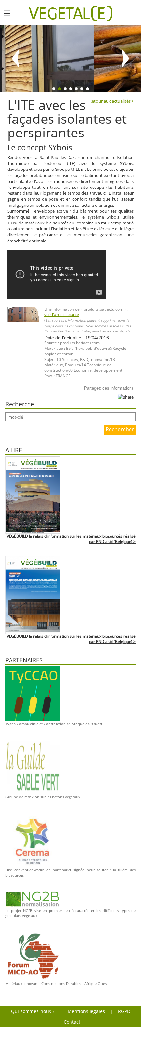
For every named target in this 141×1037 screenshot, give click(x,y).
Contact (72, 1022)
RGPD (124, 1011)
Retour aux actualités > (111, 101)
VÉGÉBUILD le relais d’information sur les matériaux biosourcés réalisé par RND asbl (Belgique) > (71, 539)
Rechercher (120, 429)
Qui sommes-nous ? (32, 1011)
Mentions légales (86, 1011)
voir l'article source (61, 314)
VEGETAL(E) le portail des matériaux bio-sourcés (71, 13)
